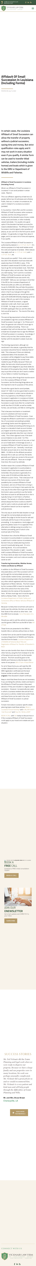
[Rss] (31, 2)
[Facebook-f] (26, 2)
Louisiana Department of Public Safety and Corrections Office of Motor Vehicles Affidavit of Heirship (17, 600)
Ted (15, 715)
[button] (33, 8)
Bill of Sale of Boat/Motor (24, 662)
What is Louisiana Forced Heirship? (16, 708)
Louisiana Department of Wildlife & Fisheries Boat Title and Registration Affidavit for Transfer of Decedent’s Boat (17, 643)
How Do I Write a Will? (22, 712)
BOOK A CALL (6, 715)
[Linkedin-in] (28, 2)
